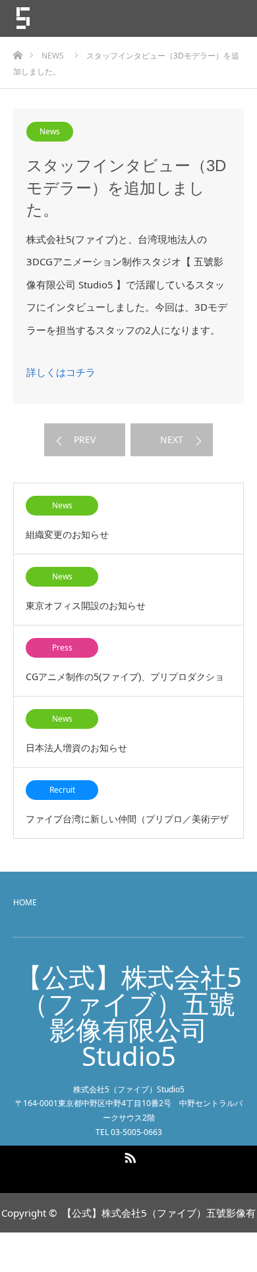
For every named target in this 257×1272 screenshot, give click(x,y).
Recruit (62, 789)
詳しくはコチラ (61, 372)
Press (62, 647)
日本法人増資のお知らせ (76, 747)
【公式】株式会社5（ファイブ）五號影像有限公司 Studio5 (129, 1016)
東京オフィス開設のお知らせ (86, 605)
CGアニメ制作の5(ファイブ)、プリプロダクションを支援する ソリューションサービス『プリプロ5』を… (128, 683)
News (50, 131)
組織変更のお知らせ (67, 534)
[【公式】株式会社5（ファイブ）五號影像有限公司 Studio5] (92, 18)
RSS (128, 1155)
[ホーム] (17, 52)
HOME (25, 902)
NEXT (171, 439)
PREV (85, 439)
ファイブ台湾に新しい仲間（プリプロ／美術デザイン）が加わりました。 (127, 825)
